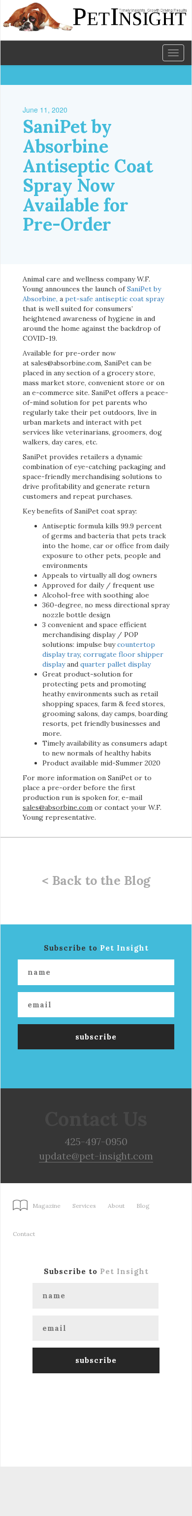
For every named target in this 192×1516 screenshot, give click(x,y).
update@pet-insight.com (96, 1156)
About (116, 1205)
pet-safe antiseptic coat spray (114, 298)
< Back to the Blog (96, 880)
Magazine (46, 1205)
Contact (24, 1233)
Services (84, 1205)
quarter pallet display (115, 664)
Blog (143, 1205)
